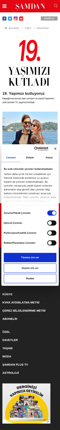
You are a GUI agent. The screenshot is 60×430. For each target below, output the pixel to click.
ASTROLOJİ (10, 372)
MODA (6, 356)
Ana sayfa (14, 28)
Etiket (27, 28)
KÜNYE (7, 294)
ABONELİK (9, 318)
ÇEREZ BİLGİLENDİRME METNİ (23, 310)
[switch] (51, 223)
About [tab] (49, 157)
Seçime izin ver (30, 268)
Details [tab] (30, 157)
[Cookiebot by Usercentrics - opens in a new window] (35, 149)
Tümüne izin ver (30, 257)
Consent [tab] (11, 157)
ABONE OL (49, 18)
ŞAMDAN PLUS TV (15, 364)
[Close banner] (55, 149)
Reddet (30, 278)
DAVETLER (10, 340)
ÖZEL (6, 331)
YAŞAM (7, 348)
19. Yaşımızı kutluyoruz (23, 93)
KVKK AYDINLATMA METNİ (20, 302)
